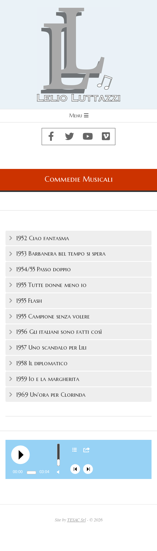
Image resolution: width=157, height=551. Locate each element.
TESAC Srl (76, 519)
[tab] (78, 238)
